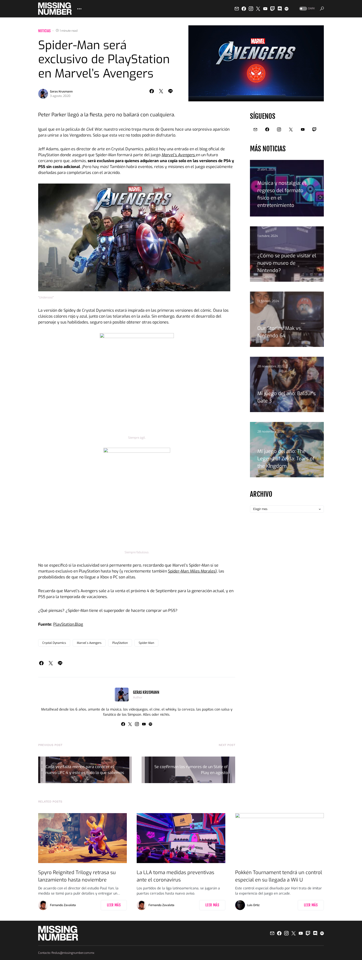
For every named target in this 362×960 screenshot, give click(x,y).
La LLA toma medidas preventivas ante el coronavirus (175, 876)
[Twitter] (258, 8)
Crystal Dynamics (54, 643)
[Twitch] (272, 8)
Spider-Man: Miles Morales (191, 571)
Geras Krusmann (61, 91)
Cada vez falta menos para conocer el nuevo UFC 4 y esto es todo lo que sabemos (85, 769)
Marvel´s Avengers (89, 643)
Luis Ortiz (253, 905)
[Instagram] (251, 8)
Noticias (44, 31)
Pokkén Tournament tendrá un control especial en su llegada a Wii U (278, 876)
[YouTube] (265, 8)
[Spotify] (286, 8)
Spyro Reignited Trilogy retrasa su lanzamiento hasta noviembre (77, 876)
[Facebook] (244, 8)
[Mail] (236, 8)
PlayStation (120, 643)
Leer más (114, 905)
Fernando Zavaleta (63, 905)
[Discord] (280, 8)
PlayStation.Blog (68, 624)
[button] (306, 9)
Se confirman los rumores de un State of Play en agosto (191, 769)
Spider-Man (146, 643)
